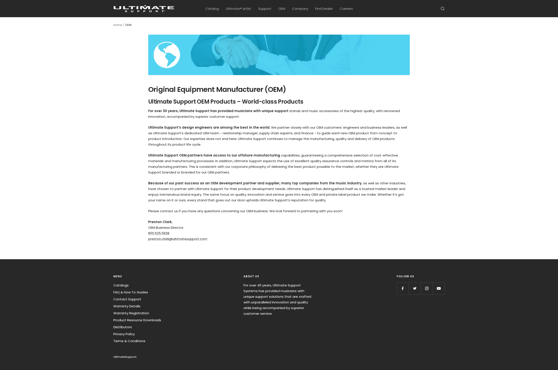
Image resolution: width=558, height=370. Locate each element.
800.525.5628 (158, 233)
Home (117, 25)
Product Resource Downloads (137, 320)
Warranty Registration (131, 313)
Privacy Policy (124, 334)
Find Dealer (324, 8)
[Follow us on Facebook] (403, 288)
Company (300, 8)
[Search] (443, 9)
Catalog (212, 8)
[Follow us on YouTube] (439, 288)
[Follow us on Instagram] (427, 288)
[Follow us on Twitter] (415, 288)
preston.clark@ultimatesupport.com (177, 239)
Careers (346, 8)
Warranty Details (126, 306)
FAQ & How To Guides (130, 292)
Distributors (122, 327)
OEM (281, 8)
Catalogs (121, 285)
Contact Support (127, 299)
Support (264, 8)
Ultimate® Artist (238, 8)
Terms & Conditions (129, 341)
